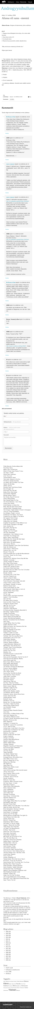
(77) (8, 958)
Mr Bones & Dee (10, 117)
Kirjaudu (30, 2)
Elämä (6, 983)
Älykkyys (18, 990)
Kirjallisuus (6, 985)
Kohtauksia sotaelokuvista (13, 969)
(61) (8, 960)
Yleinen (12, 99)
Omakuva (8, 973)
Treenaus (22, 987)
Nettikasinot (11, 2)
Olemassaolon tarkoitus (7, 987)
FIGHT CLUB (9, 968)
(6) (8, 939)
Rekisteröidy (23, 2)
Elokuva (26, 981)
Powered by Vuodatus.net (25, 1007)
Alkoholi (7, 981)
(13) (8, 943)
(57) (8, 946)
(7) (8, 941)
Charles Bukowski (20, 981)
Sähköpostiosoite (12, 422)
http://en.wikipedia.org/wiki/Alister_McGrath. (17, 201)
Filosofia (18, 983)
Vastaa (7, 133)
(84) (8, 956)
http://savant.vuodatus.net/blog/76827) (16, 346)
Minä (14, 985)
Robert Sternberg (13, 987)
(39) (8, 948)
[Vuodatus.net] (8, 1004)
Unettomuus (5, 990)
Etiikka (10, 983)
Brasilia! (15, 981)
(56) (8, 954)
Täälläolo (26, 987)
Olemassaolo (24, 985)
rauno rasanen (10, 164)
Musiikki (17, 985)
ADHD (4, 981)
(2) (8, 945)
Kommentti (6, 435)
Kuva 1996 (8, 971)
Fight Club (14, 983)
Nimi (5, 416)
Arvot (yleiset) (11, 981)
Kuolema (11, 985)
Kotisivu (12, 428)
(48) (8, 937)
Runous (18, 987)
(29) (8, 935)
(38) (8, 933)
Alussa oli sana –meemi (15, 18)
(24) (8, 931)
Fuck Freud (23, 983)
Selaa (17, 2)
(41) (8, 950)
